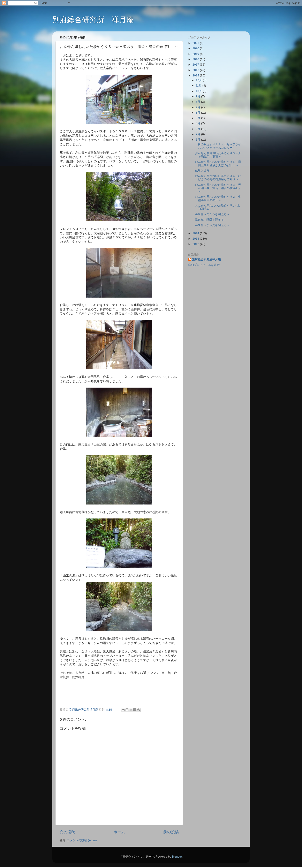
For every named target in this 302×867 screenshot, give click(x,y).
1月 (198, 139)
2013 (196, 238)
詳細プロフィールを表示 (204, 265)
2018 (196, 59)
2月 (198, 134)
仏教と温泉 (202, 170)
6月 (198, 112)
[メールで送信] (123, 710)
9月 (198, 96)
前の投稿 (171, 832)
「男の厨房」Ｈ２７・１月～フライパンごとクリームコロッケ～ (218, 146)
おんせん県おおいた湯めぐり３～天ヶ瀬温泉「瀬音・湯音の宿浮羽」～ (218, 188)
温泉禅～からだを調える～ (212, 225)
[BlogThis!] (127, 710)
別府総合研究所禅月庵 (206, 259)
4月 (198, 123)
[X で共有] (131, 710)
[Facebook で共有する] (135, 710)
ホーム (119, 832)
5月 (198, 118)
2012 (196, 244)
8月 (198, 101)
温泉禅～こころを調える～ (212, 214)
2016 (196, 70)
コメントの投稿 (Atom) (82, 840)
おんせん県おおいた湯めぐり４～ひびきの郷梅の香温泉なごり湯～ (218, 177)
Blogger (177, 856)
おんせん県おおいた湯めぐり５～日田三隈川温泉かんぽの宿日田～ (218, 163)
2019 (196, 53)
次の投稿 (67, 832)
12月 (199, 80)
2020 (196, 48)
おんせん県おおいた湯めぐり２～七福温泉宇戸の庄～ (218, 198)
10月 (199, 91)
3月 (198, 128)
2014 (196, 233)
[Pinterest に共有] (139, 710)
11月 (199, 85)
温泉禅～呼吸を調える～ (211, 219)
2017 (196, 64)
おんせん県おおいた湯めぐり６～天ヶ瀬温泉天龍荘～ (218, 155)
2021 (196, 43)
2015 (196, 75)
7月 (198, 107)
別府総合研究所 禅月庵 (93, 19)
